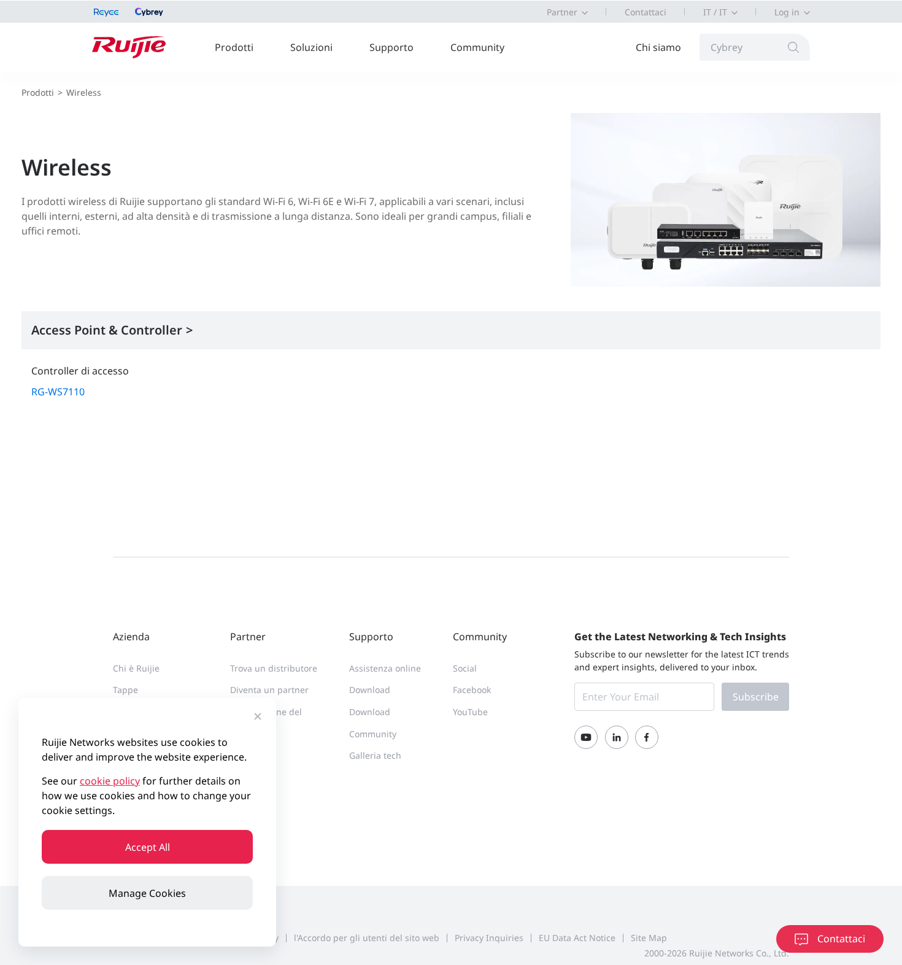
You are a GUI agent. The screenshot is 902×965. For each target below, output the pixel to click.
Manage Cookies (147, 893)
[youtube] (586, 737)
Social (465, 668)
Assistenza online (385, 668)
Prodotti (234, 47)
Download (369, 690)
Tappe (125, 690)
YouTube (470, 712)
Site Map (649, 938)
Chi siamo (658, 47)
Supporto (391, 47)
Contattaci (645, 12)
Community (477, 47)
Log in (787, 12)
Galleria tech (375, 755)
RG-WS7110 (58, 391)
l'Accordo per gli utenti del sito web (366, 938)
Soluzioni (311, 47)
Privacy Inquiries (489, 938)
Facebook (472, 690)
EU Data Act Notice (577, 938)
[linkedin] (616, 737)
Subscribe (756, 696)
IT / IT (715, 12)
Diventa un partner (269, 690)
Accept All (147, 847)
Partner (562, 12)
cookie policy (110, 781)
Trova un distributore (273, 668)
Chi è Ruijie (136, 668)
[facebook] (646, 737)
